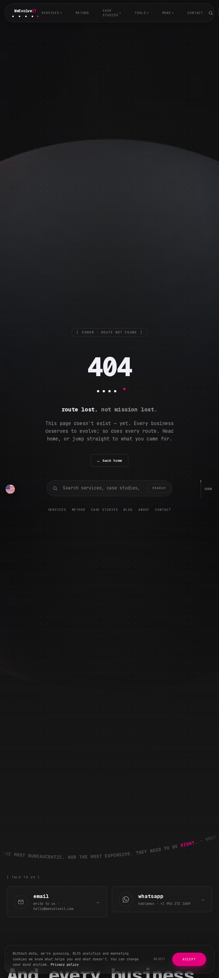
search (159, 488)
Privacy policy (65, 964)
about (143, 510)
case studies (112, 13)
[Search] (210, 13)
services (51, 13)
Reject (159, 959)
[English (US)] (10, 489)
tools (141, 13)
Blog (128, 510)
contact (195, 13)
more (168, 13)
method (82, 13)
